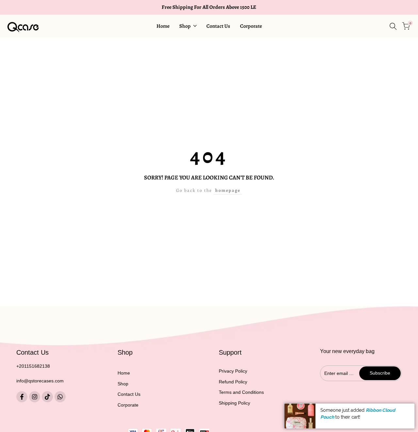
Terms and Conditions (241, 392)
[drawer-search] (393, 26)
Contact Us (129, 394)
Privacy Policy (233, 371)
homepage (227, 190)
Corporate (128, 405)
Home (124, 373)
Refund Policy (233, 381)
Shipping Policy (234, 403)
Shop (123, 383)
